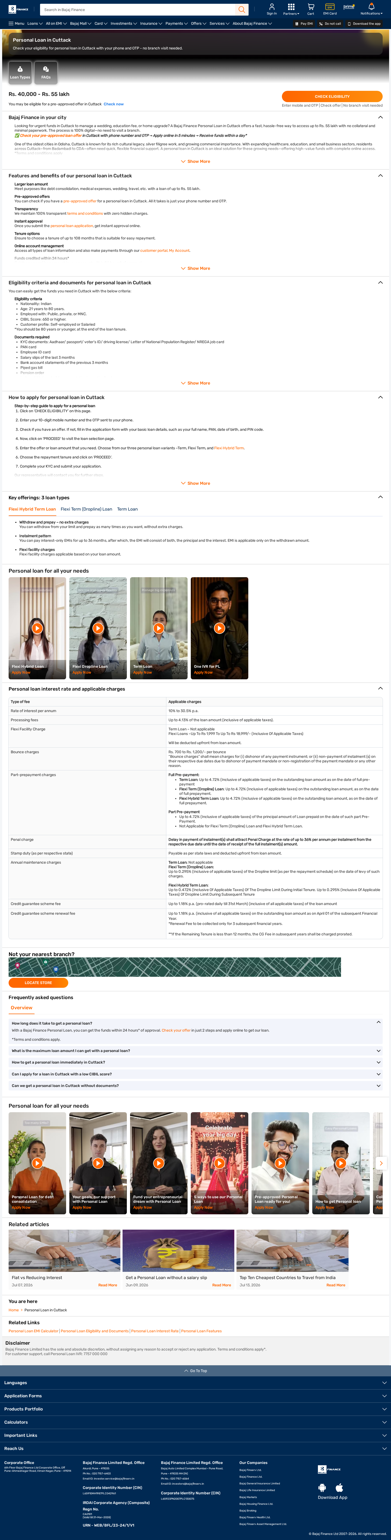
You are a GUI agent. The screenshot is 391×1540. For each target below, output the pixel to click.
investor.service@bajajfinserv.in (114, 1478)
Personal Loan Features (201, 1331)
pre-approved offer (79, 201)
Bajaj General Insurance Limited (259, 1483)
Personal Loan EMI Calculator (33, 1331)
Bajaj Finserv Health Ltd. (255, 1517)
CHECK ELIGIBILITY (332, 96)
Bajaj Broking (247, 1510)
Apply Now (21, 672)
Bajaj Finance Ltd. (251, 1476)
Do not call (332, 24)
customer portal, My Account (164, 250)
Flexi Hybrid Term (229, 448)
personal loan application (72, 226)
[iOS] (339, 1488)
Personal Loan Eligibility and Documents (95, 1331)
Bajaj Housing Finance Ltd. (256, 1504)
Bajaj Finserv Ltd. (250, 1470)
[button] (381, 1163)
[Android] (322, 1488)
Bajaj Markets (248, 1497)
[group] (196, 972)
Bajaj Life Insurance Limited (257, 1490)
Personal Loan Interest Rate (155, 1331)
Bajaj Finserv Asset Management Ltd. (263, 1524)
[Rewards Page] (349, 8)
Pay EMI (306, 24)
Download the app (366, 24)
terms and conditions (85, 213)
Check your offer (176, 1030)
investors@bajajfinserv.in (188, 1483)
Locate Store (38, 983)
